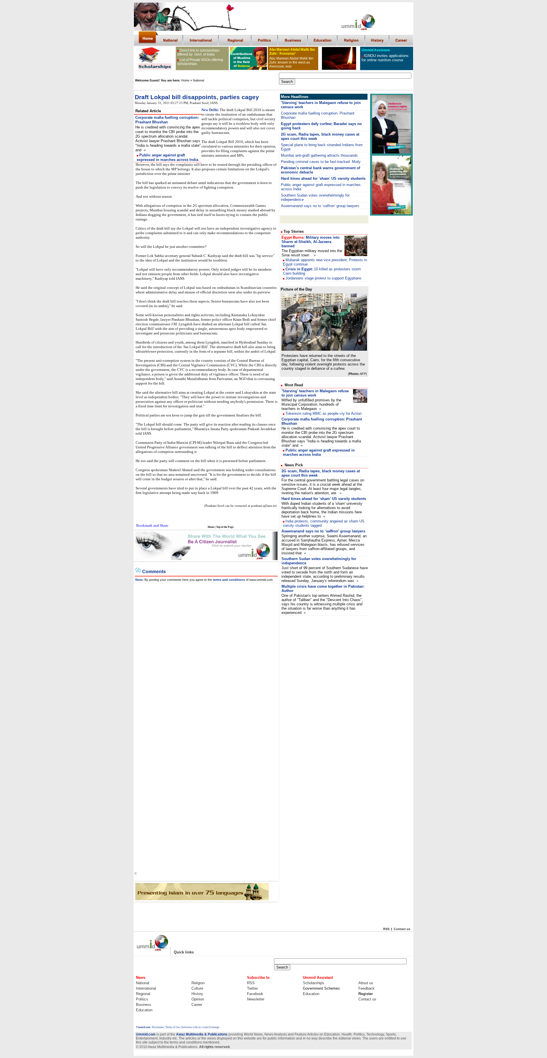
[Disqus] (206, 654)
